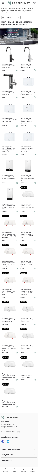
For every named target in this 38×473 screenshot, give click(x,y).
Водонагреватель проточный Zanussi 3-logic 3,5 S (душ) (26, 375)
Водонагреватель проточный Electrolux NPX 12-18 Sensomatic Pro (27, 178)
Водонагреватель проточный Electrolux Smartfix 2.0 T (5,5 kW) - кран (27, 263)
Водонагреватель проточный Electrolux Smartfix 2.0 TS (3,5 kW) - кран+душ (9, 235)
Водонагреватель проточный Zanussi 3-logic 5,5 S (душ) (26, 347)
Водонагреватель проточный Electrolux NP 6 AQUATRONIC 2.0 (9, 119)
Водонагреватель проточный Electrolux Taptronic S (8, 92)
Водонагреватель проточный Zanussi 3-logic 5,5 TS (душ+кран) (27, 205)
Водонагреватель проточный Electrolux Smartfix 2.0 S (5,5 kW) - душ (9, 292)
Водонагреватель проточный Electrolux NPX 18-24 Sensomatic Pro (8, 206)
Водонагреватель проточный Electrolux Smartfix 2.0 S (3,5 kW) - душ (9, 348)
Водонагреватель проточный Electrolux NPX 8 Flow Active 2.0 (8, 177)
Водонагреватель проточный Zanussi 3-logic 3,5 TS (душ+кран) (9, 402)
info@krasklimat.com (9, 427)
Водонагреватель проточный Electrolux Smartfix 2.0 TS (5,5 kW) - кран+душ (9, 263)
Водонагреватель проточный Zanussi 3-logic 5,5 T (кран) (26, 320)
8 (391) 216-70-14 (7, 424)
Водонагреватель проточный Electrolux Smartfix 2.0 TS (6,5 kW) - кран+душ (27, 292)
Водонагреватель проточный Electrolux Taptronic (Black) (8, 66)
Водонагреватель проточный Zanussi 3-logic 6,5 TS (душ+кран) (9, 375)
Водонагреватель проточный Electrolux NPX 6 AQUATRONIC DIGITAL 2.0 (8, 149)
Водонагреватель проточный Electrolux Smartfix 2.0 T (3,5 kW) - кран (27, 235)
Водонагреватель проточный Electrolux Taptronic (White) (26, 66)
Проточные (27, 8)
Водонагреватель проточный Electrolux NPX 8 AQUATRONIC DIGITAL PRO (26, 149)
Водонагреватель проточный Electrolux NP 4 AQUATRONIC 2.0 (27, 92)
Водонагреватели (15, 8)
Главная (4, 8)
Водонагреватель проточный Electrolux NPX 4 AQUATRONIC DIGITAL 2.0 (26, 120)
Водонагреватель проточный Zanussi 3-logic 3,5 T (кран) (8, 320)
